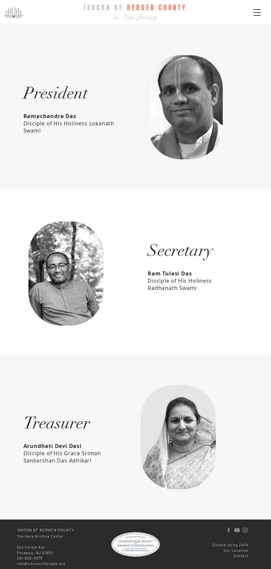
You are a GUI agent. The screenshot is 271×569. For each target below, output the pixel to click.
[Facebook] (228, 530)
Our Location (236, 550)
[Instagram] (245, 530)
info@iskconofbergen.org (41, 563)
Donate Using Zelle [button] (231, 545)
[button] (257, 12)
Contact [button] (241, 555)
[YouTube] (237, 530)
